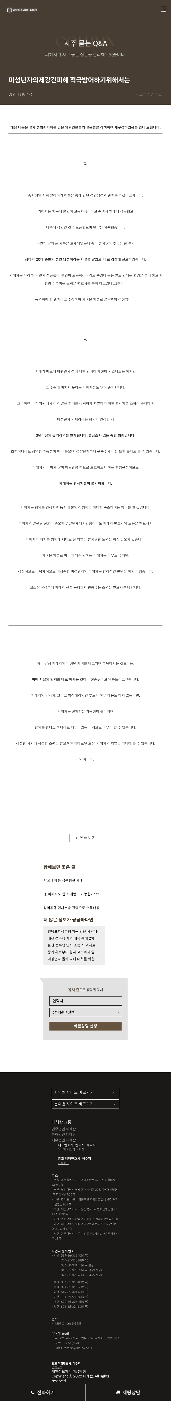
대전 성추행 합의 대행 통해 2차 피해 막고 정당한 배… (74, 938)
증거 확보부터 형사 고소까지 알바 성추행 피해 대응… (74, 952)
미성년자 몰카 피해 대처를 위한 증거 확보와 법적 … (74, 959)
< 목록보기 (86, 838)
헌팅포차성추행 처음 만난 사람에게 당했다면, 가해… (74, 931)
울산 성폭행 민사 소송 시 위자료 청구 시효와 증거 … (74, 945)
